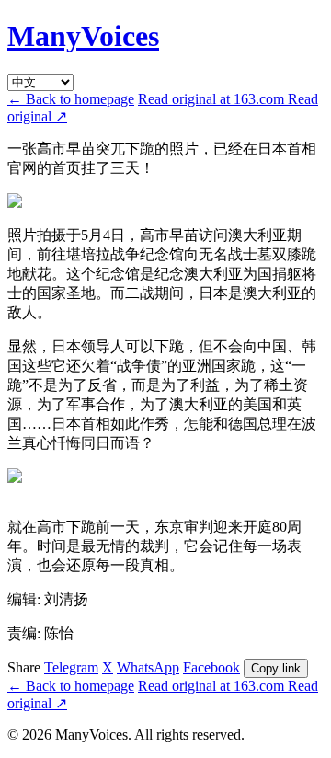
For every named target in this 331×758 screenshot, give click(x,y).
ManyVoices (83, 35)
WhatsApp (148, 667)
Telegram (71, 667)
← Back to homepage (70, 99)
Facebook (211, 667)
